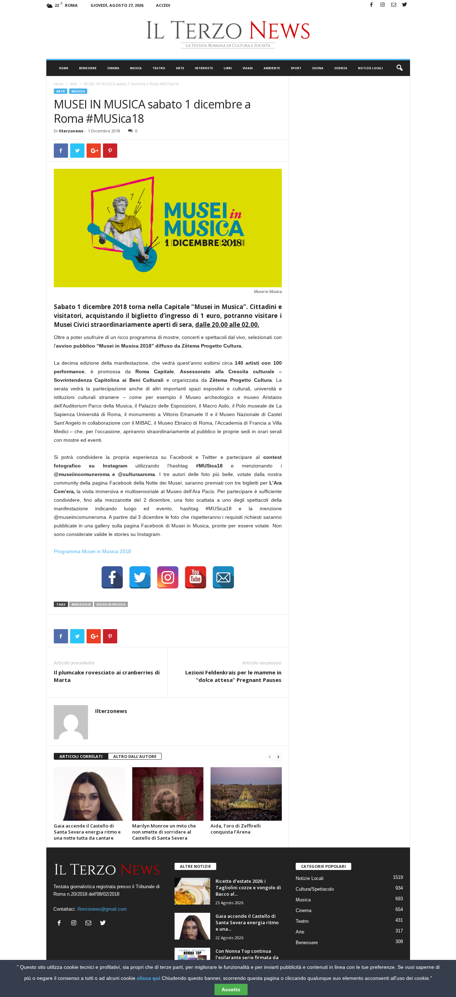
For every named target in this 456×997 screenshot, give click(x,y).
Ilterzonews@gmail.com (102, 909)
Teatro (158, 68)
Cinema (113, 68)
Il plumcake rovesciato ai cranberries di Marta (107, 676)
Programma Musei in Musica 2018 (92, 551)
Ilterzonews (71, 130)
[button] (399, 68)
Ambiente (272, 68)
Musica (136, 68)
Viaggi (248, 68)
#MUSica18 (81, 604)
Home (63, 68)
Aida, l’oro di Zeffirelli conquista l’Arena (236, 829)
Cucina (317, 68)
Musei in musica (111, 604)
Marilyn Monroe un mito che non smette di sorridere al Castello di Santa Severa (164, 832)
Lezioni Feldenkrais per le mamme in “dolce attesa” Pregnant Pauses (233, 676)
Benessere (88, 68)
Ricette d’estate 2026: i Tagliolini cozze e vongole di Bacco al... (248, 887)
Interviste (204, 68)
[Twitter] (404, 5)
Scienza (340, 68)
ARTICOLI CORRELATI (81, 756)
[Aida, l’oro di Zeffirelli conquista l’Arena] (246, 794)
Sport (296, 68)
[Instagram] (382, 5)
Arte (180, 68)
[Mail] (393, 5)
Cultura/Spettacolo (315, 889)
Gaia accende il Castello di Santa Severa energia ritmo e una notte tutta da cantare (87, 832)
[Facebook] (371, 5)
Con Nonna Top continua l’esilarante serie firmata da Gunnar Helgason (247, 957)
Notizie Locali (370, 68)
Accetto (231, 989)
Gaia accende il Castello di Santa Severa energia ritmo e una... (247, 922)
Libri (228, 68)
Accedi (163, 5)
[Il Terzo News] (228, 34)
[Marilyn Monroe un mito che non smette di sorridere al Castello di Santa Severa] (167, 794)
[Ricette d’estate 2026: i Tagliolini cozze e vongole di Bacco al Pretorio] (192, 891)
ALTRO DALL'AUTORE (134, 756)
